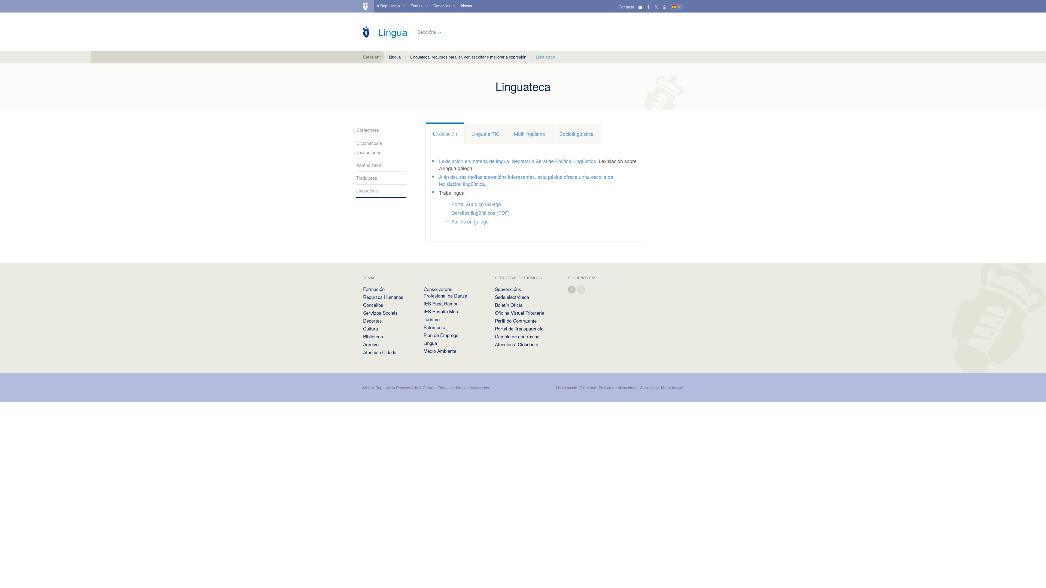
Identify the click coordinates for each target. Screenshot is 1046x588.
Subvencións (508, 289)
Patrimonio (434, 327)
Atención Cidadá (379, 352)
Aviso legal (649, 387)
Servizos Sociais (380, 312)
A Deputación (388, 5)
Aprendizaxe (368, 165)
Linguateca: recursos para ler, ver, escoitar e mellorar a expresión (468, 57)
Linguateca (367, 191)
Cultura (370, 328)
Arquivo (371, 344)
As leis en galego (470, 221)
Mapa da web (673, 387)
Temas (416, 5)
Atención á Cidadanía (516, 344)
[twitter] (581, 289)
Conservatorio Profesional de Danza (445, 292)
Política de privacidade (619, 387)
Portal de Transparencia (519, 328)
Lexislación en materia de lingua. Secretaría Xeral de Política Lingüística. (518, 160)
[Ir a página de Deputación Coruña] (366, 32)
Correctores (367, 130)
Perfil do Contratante (516, 320)
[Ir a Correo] (640, 6)
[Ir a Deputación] (367, 6)
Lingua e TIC (486, 133)
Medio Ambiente (440, 350)
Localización (566, 387)
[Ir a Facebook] (648, 6)
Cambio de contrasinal (517, 336)
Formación (374, 289)
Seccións (426, 31)
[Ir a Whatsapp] (664, 6)
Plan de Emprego (441, 335)
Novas (466, 5)
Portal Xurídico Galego (476, 203)
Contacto (626, 6)
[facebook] (572, 289)
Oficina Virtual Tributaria (519, 312)
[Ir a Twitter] (656, 6)
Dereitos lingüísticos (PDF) (480, 212)
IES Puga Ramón (441, 303)
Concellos (441, 5)
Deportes (372, 320)
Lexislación (445, 133)
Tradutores (366, 178)
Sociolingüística (577, 133)
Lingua (395, 57)
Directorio (588, 387)
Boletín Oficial (509, 304)
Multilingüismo (529, 133)
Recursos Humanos (383, 296)
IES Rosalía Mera (442, 311)
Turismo (432, 319)
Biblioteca (373, 336)
